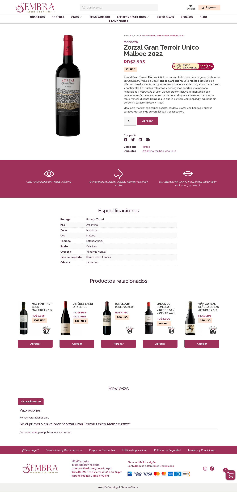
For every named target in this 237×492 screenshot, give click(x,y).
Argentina (148, 151)
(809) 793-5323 (80, 461)
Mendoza (131, 42)
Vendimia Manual (96, 252)
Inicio (126, 35)
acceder (33, 432)
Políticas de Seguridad (167, 450)
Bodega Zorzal (95, 219)
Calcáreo (91, 246)
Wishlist (191, 9)
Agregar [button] (35, 343)
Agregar (147, 120)
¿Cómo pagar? (30, 450)
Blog (203, 17)
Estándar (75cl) (94, 241)
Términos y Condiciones (201, 450)
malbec (159, 151)
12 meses (92, 262)
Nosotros (37, 17)
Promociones (118, 21)
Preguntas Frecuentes (102, 450)
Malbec (90, 235)
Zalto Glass (165, 17)
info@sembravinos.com (85, 464)
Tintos (135, 35)
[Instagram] (205, 468)
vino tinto (170, 151)
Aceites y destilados (131, 17)
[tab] (31, 401)
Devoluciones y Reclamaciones (64, 450)
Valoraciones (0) (31, 401)
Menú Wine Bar (100, 17)
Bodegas (58, 17)
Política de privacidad (134, 450)
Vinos (75, 17)
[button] (126, 140)
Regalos (187, 17)
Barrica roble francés (98, 257)
